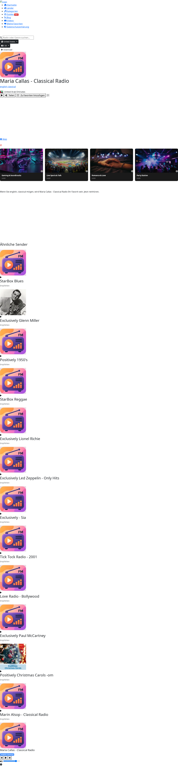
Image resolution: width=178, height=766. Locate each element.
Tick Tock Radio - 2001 (18, 556)
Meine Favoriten (14, 23)
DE (5, 45)
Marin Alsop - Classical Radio (24, 714)
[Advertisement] (89, 117)
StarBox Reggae (13, 399)
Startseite (12, 5)
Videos (10, 20)
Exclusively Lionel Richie (20, 438)
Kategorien (12, 11)
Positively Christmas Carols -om (26, 674)
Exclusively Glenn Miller (19, 320)
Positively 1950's (13, 359)
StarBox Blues (11, 280)
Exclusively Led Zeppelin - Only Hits (29, 477)
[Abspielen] (2, 95)
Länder (10, 8)
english (4, 86)
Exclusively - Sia (13, 517)
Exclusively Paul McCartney (22, 635)
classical (12, 86)
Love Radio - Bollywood (19, 596)
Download (7, 49)
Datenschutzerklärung (17, 26)
